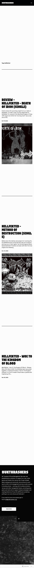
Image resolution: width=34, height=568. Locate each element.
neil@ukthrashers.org (11, 499)
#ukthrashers (8, 3)
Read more (9, 509)
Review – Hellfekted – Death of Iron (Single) (16, 103)
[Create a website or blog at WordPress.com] (18, 518)
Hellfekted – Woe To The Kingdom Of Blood (17, 360)
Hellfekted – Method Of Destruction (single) (17, 231)
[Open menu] (31, 3)
